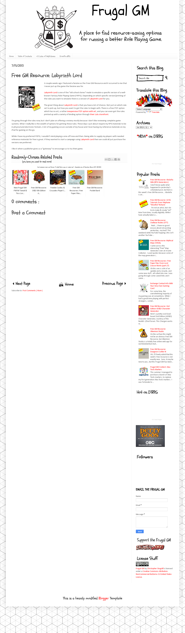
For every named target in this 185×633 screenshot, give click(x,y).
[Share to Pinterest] (118, 159)
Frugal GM (140, 569)
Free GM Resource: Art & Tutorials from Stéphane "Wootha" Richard (160, 202)
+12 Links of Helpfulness (45, 56)
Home (11, 56)
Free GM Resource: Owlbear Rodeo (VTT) (159, 221)
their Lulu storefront (99, 114)
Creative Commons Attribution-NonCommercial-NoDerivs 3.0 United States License (154, 574)
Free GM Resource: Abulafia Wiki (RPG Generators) (161, 181)
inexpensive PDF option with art (81, 111)
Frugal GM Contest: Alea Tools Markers (160, 368)
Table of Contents (25, 56)
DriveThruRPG (65, 56)
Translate (155, 112)
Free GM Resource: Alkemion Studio (158, 330)
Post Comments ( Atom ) (33, 291)
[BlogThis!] (109, 159)
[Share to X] (112, 159)
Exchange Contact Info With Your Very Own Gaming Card (161, 286)
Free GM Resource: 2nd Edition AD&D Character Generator (160, 308)
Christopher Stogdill (155, 569)
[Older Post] (113, 284)
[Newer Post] (22, 284)
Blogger (104, 598)
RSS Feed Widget (157, 164)
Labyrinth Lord (50, 92)
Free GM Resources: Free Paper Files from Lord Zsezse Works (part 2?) (160, 263)
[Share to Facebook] (115, 159)
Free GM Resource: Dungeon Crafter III (158, 350)
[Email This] (106, 159)
